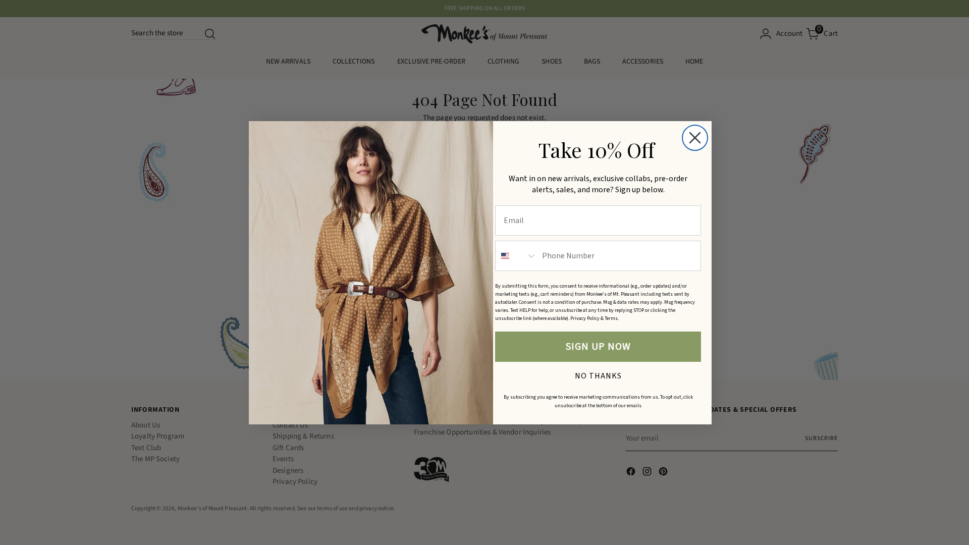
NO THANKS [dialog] (598, 374)
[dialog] (695, 137)
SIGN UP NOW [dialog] (598, 347)
